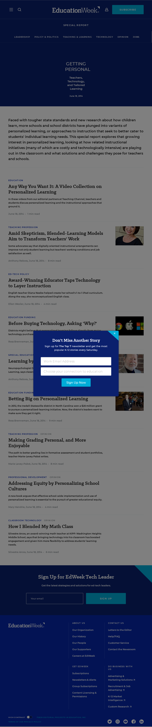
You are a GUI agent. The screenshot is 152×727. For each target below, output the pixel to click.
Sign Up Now (76, 382)
